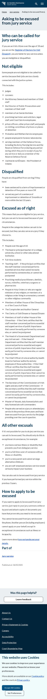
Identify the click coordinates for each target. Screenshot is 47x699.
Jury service (14, 12)
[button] (36, 4)
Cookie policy (38, 676)
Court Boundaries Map (12, 648)
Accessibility (8, 636)
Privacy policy (23, 680)
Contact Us (7, 618)
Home (4, 12)
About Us (6, 612)
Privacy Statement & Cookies (15, 624)
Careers (5, 630)
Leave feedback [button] (23, 599)
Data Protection (9, 642)
